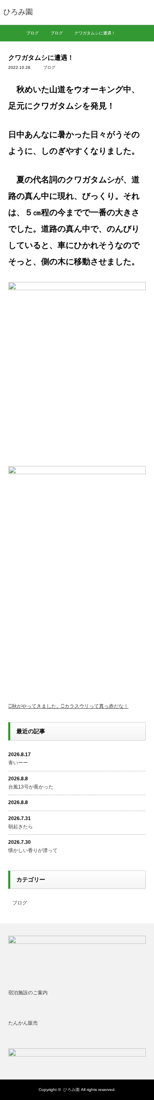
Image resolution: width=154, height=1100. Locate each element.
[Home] (11, 33)
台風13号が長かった (30, 787)
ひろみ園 (71, 1089)
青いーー (18, 763)
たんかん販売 (23, 1023)
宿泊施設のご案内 (28, 992)
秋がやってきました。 (36, 706)
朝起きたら (20, 827)
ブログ (49, 67)
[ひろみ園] (18, 12)
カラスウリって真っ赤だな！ (96, 706)
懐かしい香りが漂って (32, 850)
